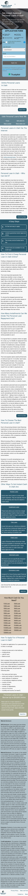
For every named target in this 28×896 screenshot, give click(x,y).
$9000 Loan (7, 625)
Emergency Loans (14, 570)
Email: (4, 53)
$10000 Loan (17, 625)
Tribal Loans (14, 537)
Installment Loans (14, 507)
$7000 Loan (7, 623)
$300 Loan (7, 606)
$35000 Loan (7, 632)
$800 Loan (17, 611)
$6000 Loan (17, 620)
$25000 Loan (7, 630)
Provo (7, 120)
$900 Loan (7, 613)
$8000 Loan (17, 623)
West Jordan (7, 123)
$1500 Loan (7, 615)
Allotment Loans (14, 555)
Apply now (14, 63)
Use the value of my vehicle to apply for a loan (14, 42)
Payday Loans (14, 491)
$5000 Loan (7, 620)
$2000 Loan (17, 615)
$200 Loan (17, 603)
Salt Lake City (20, 120)
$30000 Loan (17, 630)
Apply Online (22, 109)
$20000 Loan (17, 628)
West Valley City (20, 123)
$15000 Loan (7, 628)
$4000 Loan (17, 618)
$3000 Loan (7, 618)
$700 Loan (7, 611)
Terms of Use (8, 69)
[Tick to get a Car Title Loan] (24, 42)
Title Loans (14, 522)
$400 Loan (17, 606)
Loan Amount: (7, 47)
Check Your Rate (22, 217)
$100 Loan (7, 603)
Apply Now (23, 591)
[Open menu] (15, 4)
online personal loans (10, 157)
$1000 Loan (17, 613)
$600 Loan (17, 608)
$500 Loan (7, 608)
